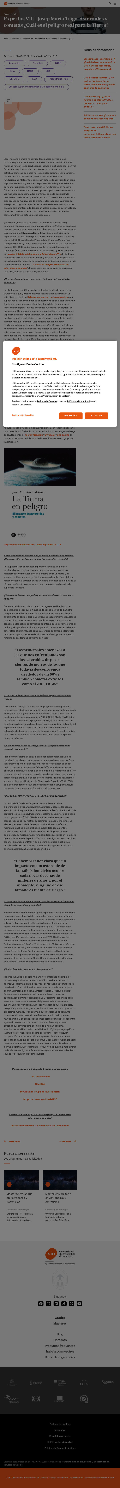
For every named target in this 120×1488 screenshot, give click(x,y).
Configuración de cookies (23, 415)
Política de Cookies (47, 402)
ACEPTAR (96, 416)
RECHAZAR (70, 416)
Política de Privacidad (78, 402)
